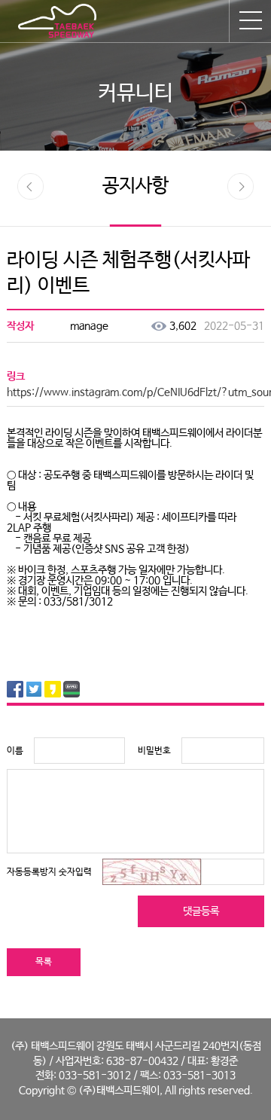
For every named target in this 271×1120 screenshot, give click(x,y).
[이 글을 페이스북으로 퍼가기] (15, 689)
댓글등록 (201, 911)
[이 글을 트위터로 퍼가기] (34, 689)
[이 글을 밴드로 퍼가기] (71, 689)
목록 (43, 962)
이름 (15, 750)
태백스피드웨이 (57, 21)
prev (30, 186)
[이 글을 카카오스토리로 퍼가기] (52, 689)
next (240, 186)
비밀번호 (154, 750)
